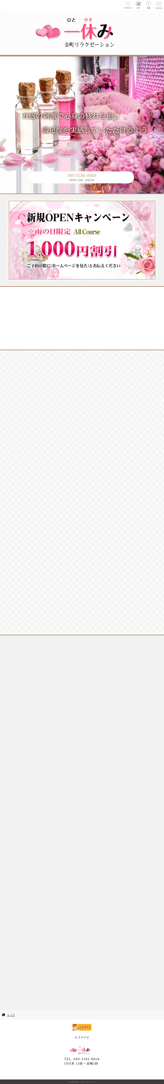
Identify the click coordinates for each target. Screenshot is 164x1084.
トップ (11, 1015)
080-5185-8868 (81, 175)
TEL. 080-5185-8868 (82, 1059)
